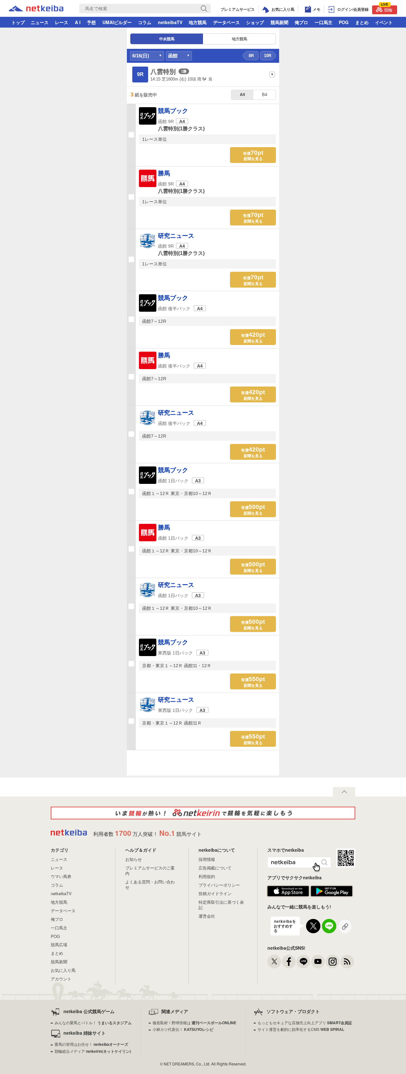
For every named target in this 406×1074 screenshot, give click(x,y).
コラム (144, 22)
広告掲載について (215, 868)
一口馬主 (323, 22)
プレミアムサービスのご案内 (150, 870)
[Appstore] (288, 895)
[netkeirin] (203, 813)
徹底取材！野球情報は (194, 1022)
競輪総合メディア (93, 1051)
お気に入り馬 (63, 970)
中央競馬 (166, 39)
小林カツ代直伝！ (183, 1029)
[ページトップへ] (344, 792)
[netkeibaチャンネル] (318, 961)
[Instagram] (332, 961)
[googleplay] (332, 895)
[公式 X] (274, 961)
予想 (91, 22)
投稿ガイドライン (215, 893)
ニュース (40, 22)
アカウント (61, 979)
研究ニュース (176, 235)
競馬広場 (59, 944)
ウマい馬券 (61, 876)
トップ (18, 22)
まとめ (362, 22)
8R (251, 55)
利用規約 (207, 876)
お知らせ (133, 859)
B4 (264, 94)
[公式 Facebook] (289, 961)
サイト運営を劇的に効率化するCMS (301, 1029)
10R (267, 55)
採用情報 (207, 859)
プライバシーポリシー (219, 885)
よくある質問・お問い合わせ (150, 884)
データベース (226, 22)
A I (78, 22)
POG (344, 22)
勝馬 (164, 173)
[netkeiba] (36, 9)
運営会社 (207, 916)
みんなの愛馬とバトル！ (93, 1022)
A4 (242, 94)
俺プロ (301, 22)
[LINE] (303, 961)
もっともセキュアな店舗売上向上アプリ (305, 1022)
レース (61, 22)
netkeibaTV (170, 22)
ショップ (255, 22)
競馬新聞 (279, 22)
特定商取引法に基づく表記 (221, 904)
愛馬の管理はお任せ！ (91, 1044)
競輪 (386, 9)
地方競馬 (197, 22)
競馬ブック (173, 110)
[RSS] (347, 961)
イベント (384, 22)
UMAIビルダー (117, 22)
